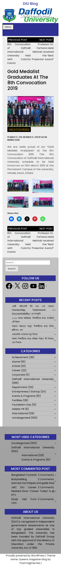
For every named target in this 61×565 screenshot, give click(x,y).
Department (20, 387)
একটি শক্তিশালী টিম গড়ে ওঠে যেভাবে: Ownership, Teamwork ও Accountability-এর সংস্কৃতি (33, 309)
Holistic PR (18, 409)
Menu (8, 27)
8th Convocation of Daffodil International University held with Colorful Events (18, 54)
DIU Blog (30, 3)
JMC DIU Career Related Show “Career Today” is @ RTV (32, 491)
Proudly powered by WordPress (25, 555)
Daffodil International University (33, 379)
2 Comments (46, 479)
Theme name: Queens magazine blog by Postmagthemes (32, 559)
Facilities (17, 400)
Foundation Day (21, 404)
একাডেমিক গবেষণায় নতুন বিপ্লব (24, 334)
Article (16, 366)
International (20, 413)
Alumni (16, 361)
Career (16, 370)
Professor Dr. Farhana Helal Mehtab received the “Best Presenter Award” (43, 52)
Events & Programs (24, 396)
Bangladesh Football (23, 475)
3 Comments (46, 475)
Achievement (20, 357)
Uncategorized (19, 129)
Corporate (18, 375)
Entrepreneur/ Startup (26, 391)
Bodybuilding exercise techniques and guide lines (32, 481)
